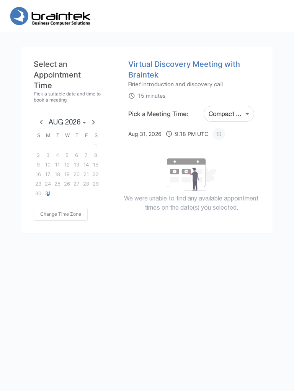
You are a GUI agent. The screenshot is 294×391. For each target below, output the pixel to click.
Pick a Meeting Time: (158, 114)
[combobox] (229, 114)
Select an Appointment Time (57, 75)
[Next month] (93, 122)
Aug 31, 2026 (168, 134)
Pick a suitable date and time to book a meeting (67, 97)
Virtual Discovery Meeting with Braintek (184, 69)
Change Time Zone (60, 214)
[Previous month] (41, 122)
